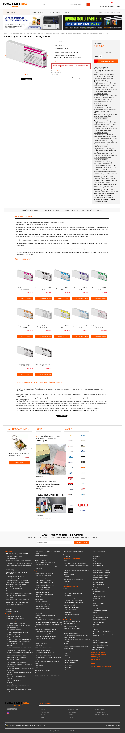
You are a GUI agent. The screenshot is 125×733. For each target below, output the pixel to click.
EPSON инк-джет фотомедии (44, 594)
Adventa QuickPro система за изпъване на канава (76, 571)
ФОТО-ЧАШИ (96, 650)
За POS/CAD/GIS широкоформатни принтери (17, 644)
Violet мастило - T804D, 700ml (80, 288)
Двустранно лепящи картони (72, 554)
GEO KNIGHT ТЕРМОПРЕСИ (71, 621)
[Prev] (6, 23)
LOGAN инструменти (69, 561)
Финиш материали (41, 643)
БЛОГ (93, 664)
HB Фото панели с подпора (101, 573)
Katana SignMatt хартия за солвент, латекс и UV (48, 658)
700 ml (106, 33)
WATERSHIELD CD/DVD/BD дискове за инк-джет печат (47, 676)
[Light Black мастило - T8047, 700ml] (43, 351)
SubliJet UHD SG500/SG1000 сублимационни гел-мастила (20, 669)
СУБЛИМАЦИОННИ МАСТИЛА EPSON (18, 650)
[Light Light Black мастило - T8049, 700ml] (43, 313)
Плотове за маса (98, 582)
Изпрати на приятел (60, 78)
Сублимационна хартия (43, 587)
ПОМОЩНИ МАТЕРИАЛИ (71, 626)
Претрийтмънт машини (13, 616)
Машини (67, 581)
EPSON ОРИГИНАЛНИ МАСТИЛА (34, 33)
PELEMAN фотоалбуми (70, 605)
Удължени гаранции (12, 611)
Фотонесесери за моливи (101, 554)
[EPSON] (83, 435)
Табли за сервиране (99, 596)
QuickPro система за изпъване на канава (76, 646)
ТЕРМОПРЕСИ (66, 619)
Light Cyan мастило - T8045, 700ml (80, 326)
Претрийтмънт (10, 614)
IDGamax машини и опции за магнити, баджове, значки (76, 636)
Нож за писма (97, 563)
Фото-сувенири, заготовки (71, 631)
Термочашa (68, 665)
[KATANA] (83, 440)
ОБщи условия (100, 712)
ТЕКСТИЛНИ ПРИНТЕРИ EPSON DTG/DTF (18, 561)
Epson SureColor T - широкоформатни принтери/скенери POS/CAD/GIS (17, 583)
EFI (35, 673)
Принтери (8, 551)
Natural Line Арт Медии (43, 608)
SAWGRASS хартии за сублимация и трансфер (45, 616)
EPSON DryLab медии (42, 592)
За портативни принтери (14, 630)
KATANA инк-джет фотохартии (44, 573)
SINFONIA (39, 668)
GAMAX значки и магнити (71, 633)
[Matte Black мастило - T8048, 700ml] (25, 351)
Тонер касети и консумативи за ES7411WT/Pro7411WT (45, 563)
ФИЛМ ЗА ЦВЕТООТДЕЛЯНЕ (43, 670)
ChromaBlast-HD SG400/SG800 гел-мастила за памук (20, 677)
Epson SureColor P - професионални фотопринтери (17, 569)
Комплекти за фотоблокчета (73, 600)
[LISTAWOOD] (83, 478)
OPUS (65, 588)
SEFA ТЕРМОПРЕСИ (69, 624)
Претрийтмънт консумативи (15, 618)
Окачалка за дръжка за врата (102, 638)
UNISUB (94, 589)
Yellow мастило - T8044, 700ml (62, 326)
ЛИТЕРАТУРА (95, 659)
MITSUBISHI (39, 665)
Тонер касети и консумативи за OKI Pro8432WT (46, 567)
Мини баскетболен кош (100, 645)
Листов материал (98, 584)
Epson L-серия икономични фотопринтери (19, 565)
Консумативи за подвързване (73, 603)
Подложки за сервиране (100, 594)
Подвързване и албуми (70, 586)
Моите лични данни (113, 726)
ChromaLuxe (96, 568)
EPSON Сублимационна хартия (45, 597)
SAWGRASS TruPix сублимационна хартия (48, 620)
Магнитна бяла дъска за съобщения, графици (104, 634)
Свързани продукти (51, 210)
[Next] (118, 23)
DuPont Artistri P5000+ (41, 555)
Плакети (95, 605)
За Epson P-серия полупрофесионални (19, 639)
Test (92, 661)
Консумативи (68, 584)
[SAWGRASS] (70, 440)
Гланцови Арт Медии (42, 606)
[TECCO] (83, 467)
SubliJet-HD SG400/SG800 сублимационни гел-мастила (19, 665)
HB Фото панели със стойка (101, 575)
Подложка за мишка (99, 561)
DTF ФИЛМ (66, 556)
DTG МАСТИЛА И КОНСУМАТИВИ (46, 558)
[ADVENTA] (70, 478)
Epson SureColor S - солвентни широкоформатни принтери (15, 577)
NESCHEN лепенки (69, 577)
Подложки (67, 667)
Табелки (95, 629)
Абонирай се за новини (44, 518)
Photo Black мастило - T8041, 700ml (43, 288)
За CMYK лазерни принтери (44, 631)
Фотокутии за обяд (99, 551)
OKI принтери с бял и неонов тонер (17, 602)
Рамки (66, 655)
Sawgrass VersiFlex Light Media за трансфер (49, 622)
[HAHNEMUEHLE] (70, 446)
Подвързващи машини (71, 591)
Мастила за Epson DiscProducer (16, 655)
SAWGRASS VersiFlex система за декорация (19, 593)
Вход (118, 6)
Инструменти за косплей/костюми (75, 563)
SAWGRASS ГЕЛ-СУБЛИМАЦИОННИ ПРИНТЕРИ (17, 596)
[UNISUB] (83, 473)
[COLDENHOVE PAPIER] (70, 467)
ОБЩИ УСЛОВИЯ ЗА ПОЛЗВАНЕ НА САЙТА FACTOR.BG (83, 210)
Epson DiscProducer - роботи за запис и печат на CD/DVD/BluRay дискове (20, 587)
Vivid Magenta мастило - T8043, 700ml (25, 288)
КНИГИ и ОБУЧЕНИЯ (98, 652)
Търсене (71, 717)
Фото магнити (68, 648)
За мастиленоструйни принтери (46, 636)
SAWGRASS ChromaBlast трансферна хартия (49, 624)
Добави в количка (26, 298)
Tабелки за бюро (98, 622)
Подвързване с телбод (71, 610)
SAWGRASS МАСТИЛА (12, 660)
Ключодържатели (69, 651)
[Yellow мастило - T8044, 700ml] (62, 313)
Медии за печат (39, 571)
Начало (6, 33)
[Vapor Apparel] (83, 451)
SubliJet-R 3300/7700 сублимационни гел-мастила (19, 682)
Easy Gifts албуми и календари (72, 617)
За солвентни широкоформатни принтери (20, 653)
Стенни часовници (70, 663)
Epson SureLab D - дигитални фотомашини (19, 563)
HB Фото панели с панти (100, 577)
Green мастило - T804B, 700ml (99, 288)
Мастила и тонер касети (16, 33)
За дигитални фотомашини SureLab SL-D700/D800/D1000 (19, 626)
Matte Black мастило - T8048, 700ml (25, 365)
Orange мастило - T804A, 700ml (25, 326)
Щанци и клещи (98, 565)
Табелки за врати (98, 627)
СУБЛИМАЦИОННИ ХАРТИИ (43, 648)
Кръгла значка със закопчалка (102, 631)
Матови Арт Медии (41, 601)
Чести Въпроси (73, 709)
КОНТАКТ (67, 12)
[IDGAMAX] (83, 510)
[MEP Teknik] (83, 500)
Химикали (96, 556)
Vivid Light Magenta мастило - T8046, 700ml (99, 326)
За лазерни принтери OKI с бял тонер (47, 634)
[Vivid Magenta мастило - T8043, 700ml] (26, 54)
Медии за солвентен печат (43, 650)
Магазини (103, 6)
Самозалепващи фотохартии (45, 585)
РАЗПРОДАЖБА (55, 12)
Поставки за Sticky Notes (100, 617)
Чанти (66, 670)
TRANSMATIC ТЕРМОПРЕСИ (71, 628)
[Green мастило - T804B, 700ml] (99, 275)
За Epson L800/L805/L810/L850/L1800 (18, 632)
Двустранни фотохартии (43, 580)
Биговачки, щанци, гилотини (73, 593)
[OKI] (83, 505)
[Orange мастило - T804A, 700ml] (25, 313)
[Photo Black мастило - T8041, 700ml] (43, 275)
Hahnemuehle (39, 599)
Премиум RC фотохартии (43, 575)
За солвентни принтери (43, 641)
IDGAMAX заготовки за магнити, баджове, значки (77, 640)
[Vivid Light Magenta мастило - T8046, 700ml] (99, 313)
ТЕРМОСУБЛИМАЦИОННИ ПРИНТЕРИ (18, 554)
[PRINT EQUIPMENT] (70, 505)
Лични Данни (99, 709)
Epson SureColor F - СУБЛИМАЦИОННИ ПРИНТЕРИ (18, 573)
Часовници (96, 598)
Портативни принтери (13, 591)
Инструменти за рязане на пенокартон (76, 565)
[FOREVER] (70, 451)
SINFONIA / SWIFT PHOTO (14, 556)
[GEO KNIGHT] (83, 484)
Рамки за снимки (98, 603)
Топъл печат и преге (70, 598)
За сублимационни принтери (45, 638)
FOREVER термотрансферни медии (45, 629)
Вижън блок (68, 658)
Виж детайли (19, 463)
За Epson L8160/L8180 (13, 637)
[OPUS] (70, 484)
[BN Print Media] (83, 462)
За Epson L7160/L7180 (13, 634)
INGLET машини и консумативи (73, 579)
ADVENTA (66, 644)
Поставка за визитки (99, 620)
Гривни (95, 613)
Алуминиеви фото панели (101, 570)
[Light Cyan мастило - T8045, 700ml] (80, 313)
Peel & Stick (67, 612)
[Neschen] (70, 457)
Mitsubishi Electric (12, 558)
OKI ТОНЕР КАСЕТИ (40, 560)
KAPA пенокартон (68, 574)
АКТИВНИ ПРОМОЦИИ (98, 654)
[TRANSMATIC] (70, 489)
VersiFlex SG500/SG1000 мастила (16, 662)
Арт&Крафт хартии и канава (44, 583)
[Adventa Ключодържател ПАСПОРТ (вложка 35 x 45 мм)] (19, 443)
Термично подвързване (71, 607)
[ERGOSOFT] (70, 494)
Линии (95, 558)
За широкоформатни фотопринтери (55, 33)
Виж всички (39, 520)
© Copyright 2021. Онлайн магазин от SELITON (62, 731)
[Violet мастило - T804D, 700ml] (80, 275)
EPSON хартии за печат (42, 590)
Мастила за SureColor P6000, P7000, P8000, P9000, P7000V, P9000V (85, 33)
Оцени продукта (77, 78)
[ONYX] (70, 500)
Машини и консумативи (71, 614)
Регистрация (72, 712)
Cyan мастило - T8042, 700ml (62, 288)
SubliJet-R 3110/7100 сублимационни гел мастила (19, 673)
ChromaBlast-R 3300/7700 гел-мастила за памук (48, 552)
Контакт (70, 715)
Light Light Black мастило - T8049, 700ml (43, 326)
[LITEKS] (70, 462)
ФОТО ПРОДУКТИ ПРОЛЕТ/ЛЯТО (101, 666)
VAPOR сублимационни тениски (73, 551)
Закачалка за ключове (100, 610)
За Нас (43, 715)
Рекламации (45, 712)
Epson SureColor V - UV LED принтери (17, 580)
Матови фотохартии (42, 578)
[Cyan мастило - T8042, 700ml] (62, 275)
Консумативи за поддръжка (14, 604)
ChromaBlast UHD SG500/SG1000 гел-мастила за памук (18, 686)
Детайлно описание (30, 210)
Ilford (36, 627)
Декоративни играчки (71, 660)
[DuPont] (83, 489)
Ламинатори (68, 595)
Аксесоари (9, 607)
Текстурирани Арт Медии (43, 604)
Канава (38, 611)
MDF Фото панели (98, 580)
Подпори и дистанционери (101, 587)
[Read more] (48, 459)
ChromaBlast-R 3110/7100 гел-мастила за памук (19, 690)
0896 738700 (103, 12)
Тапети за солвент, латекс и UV (45, 655)
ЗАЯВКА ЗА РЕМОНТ (39, 12)
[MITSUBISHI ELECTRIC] (70, 510)
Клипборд (96, 640)
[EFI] (70, 473)
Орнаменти (96, 615)
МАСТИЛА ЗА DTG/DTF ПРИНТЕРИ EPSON (19, 648)
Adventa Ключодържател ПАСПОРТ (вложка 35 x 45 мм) (19, 454)
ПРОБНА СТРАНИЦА (101, 715)
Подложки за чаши (99, 591)
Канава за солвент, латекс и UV (45, 653)
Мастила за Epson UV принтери (16, 657)
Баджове (67, 653)
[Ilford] (83, 446)
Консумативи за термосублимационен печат (47, 662)
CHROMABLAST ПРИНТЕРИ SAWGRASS (17, 600)
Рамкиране (66, 568)
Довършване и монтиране (71, 558)
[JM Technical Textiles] (83, 457)
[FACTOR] (70, 435)
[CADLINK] (83, 494)
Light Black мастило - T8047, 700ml (43, 365)
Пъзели (95, 601)
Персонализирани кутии (100, 643)
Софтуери (9, 609)
